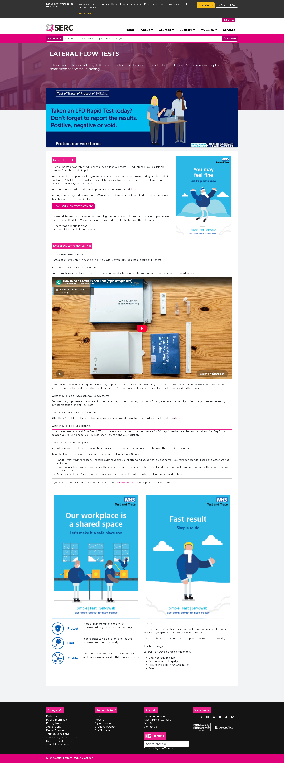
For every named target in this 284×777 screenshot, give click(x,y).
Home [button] (130, 30)
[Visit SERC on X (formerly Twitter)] (201, 716)
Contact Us (150, 726)
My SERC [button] (208, 30)
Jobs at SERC (54, 726)
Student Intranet (105, 726)
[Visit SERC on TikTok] (226, 716)
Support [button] (186, 30)
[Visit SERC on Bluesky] (232, 716)
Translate (169, 748)
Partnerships (53, 716)
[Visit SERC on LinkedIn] (213, 716)
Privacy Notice (54, 723)
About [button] (146, 30)
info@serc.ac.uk (128, 482)
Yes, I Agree (206, 5)
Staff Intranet (103, 730)
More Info (85, 13)
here (134, 189)
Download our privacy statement (73, 206)
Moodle (99, 719)
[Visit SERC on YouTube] (219, 716)
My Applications (104, 723)
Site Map (149, 723)
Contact (229, 30)
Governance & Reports (59, 741)
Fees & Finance (55, 730)
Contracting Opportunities (62, 737)
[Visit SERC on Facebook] (195, 716)
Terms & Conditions (57, 734)
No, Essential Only (227, 5)
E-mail (98, 716)
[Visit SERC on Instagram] (207, 716)
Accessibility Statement (157, 719)
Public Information (57, 719)
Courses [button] (165, 30)
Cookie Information (155, 716)
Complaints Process (57, 744)
